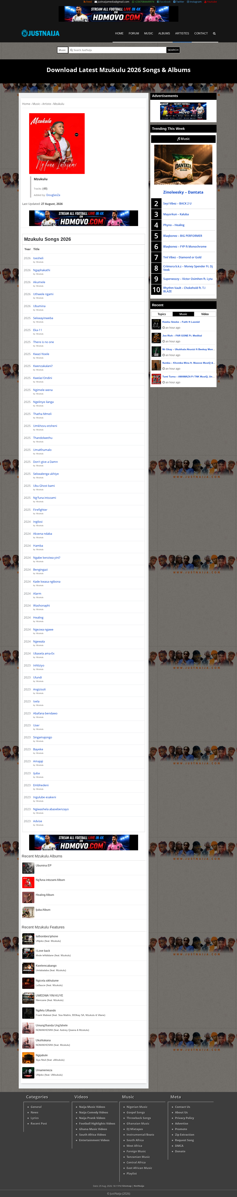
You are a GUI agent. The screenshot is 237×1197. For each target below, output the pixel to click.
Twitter (179, 1)
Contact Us (182, 1107)
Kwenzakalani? (43, 366)
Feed (89, 1)
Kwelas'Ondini (42, 378)
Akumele (39, 282)
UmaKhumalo (42, 450)
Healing (38, 617)
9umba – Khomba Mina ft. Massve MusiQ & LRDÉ (191, 362)
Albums (164, 33)
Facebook (165, 1)
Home (119, 33)
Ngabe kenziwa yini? (46, 558)
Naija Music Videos (92, 1107)
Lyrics (35, 1118)
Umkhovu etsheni (45, 426)
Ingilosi (38, 522)
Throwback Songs (139, 1118)
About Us (181, 1112)
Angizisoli (39, 689)
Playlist (132, 1173)
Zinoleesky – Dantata (183, 192)
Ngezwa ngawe (43, 629)
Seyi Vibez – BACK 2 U (177, 203)
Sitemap (127, 1185)
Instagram (195, 1)
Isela (36, 701)
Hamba (38, 546)
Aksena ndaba (42, 534)
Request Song (184, 1140)
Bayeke (38, 749)
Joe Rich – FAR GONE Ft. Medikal (182, 335)
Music (148, 33)
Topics (162, 314)
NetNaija (139, 1185)
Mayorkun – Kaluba (176, 214)
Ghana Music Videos (93, 1129)
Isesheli (38, 258)
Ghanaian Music (138, 1123)
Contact (201, 33)
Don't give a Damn (45, 462)
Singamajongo (42, 737)
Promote (181, 1129)
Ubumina (39, 306)
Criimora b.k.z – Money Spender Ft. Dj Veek (188, 268)
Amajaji (38, 761)
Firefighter (40, 510)
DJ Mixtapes (135, 1129)
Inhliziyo (38, 665)
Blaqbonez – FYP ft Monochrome (184, 246)
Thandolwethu (42, 438)
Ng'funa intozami (44, 498)
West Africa (134, 1146)
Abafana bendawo (45, 713)
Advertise (181, 1123)
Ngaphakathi (41, 270)
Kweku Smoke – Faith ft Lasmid (181, 321)
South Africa (135, 1140)
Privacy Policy (184, 1118)
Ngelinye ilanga (43, 402)
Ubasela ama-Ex (43, 653)
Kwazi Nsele (41, 354)
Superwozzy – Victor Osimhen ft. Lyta (188, 279)
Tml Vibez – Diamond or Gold (182, 257)
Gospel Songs (136, 1112)
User (36, 725)
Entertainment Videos (94, 1140)
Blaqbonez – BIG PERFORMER (182, 236)
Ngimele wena (43, 390)
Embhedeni (41, 785)
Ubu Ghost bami (44, 486)
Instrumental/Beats (140, 1135)
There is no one (43, 342)
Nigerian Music (137, 1107)
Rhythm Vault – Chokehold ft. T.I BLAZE (184, 289)
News (34, 1112)
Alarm (37, 593)
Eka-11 (37, 330)
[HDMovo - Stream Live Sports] (118, 21)
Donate (180, 1151)
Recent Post (39, 1123)
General (36, 1107)
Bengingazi (40, 570)
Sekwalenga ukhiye (46, 474)
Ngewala (39, 641)
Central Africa (136, 1162)
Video (205, 314)
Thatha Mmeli (42, 414)
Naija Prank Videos (92, 1118)
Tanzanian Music (138, 1157)
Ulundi (37, 677)
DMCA (179, 1146)
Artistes (182, 33)
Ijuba (36, 773)
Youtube (211, 1)
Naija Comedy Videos (93, 1112)
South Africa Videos (92, 1135)
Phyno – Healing (173, 225)
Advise (37, 821)
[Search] (214, 33)
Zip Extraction (184, 1135)
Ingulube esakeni (44, 797)
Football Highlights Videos (97, 1123)
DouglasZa (53, 195)
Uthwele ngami (43, 294)
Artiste (46, 104)
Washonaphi (41, 605)
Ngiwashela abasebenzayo (51, 809)
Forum (134, 33)
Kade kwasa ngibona (46, 581)
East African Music (139, 1168)
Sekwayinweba (43, 318)
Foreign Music (136, 1151)
